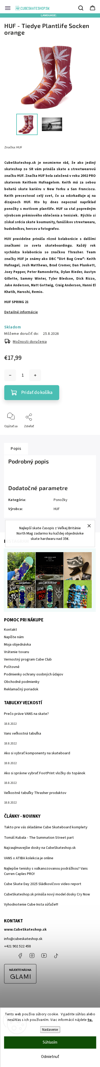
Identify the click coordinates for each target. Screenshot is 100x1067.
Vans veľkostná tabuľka (22, 733)
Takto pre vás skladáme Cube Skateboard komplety (45, 827)
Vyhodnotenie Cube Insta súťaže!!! (31, 904)
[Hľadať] (81, 8)
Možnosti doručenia (30, 341)
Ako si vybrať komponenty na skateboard (37, 753)
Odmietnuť (50, 1057)
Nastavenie (50, 1029)
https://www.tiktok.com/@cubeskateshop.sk (56, 956)
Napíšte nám (14, 637)
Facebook (20, 956)
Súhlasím (50, 1042)
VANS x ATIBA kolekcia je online (28, 858)
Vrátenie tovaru (16, 652)
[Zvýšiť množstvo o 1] (35, 375)
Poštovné (11, 667)
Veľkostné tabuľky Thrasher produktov (35, 793)
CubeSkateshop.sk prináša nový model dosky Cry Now (47, 894)
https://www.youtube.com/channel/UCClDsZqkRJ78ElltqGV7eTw (44, 956)
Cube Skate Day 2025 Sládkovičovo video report (42, 884)
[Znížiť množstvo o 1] (10, 375)
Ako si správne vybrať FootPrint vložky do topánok (44, 773)
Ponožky (60, 500)
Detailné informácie (21, 312)
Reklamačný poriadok (21, 689)
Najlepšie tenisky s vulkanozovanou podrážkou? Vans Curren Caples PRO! (46, 871)
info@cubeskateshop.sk (23, 939)
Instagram (32, 956)
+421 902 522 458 (17, 946)
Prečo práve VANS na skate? (26, 713)
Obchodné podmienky (21, 682)
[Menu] (7, 8)
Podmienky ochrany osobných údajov (33, 674)
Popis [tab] (16, 448)
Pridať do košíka (37, 392)
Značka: (13, 147)
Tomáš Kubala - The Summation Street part (39, 837)
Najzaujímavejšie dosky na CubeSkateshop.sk (40, 847)
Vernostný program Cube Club (28, 659)
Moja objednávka (17, 644)
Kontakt (10, 629)
